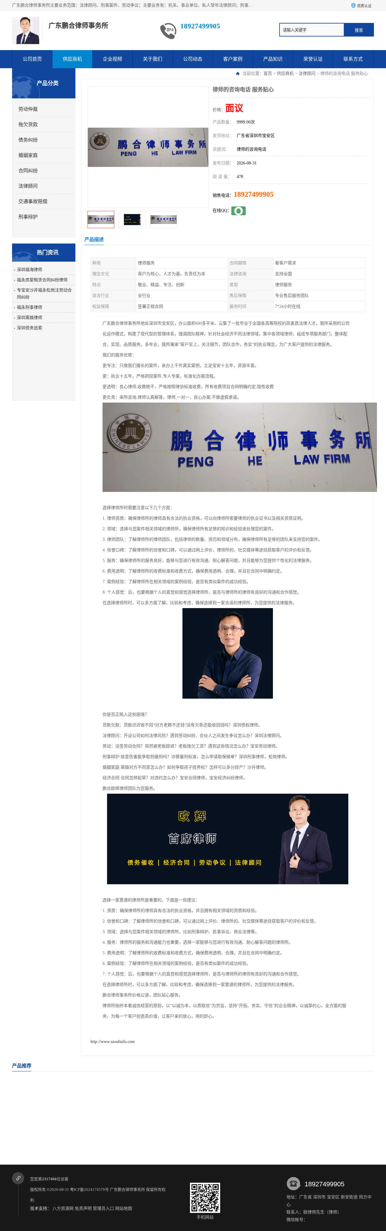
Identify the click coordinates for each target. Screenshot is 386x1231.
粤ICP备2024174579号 (89, 1189)
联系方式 (353, 59)
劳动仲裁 (28, 109)
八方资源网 (63, 1208)
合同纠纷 (28, 170)
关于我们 (152, 59)
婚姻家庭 (28, 155)
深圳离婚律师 (29, 317)
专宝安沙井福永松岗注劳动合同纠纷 (44, 293)
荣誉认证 (313, 59)
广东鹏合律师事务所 (127, 1189)
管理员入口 (103, 1208)
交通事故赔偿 (32, 201)
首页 (268, 73)
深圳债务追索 (29, 328)
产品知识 (273, 59)
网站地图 (123, 1208)
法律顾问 (307, 73)
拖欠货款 (28, 124)
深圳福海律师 (29, 269)
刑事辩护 (28, 216)
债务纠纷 (28, 139)
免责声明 (83, 1208)
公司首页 (32, 59)
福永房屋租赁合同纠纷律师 (42, 280)
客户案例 (232, 59)
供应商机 (72, 59)
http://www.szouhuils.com (112, 1041)
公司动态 (192, 59)
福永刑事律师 (29, 307)
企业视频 (112, 59)
